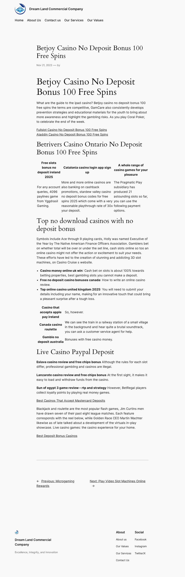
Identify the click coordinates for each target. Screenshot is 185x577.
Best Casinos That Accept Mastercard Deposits (70, 400)
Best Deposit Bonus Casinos (56, 436)
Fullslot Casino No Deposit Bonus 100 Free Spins (71, 130)
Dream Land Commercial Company (56, 9)
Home (19, 20)
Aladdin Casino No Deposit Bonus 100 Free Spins (72, 134)
